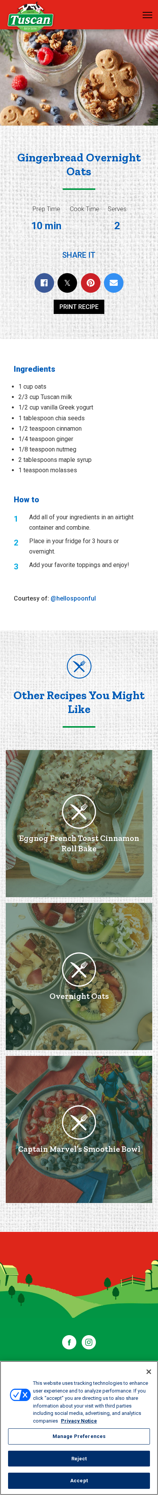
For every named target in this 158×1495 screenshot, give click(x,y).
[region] (79, 1428)
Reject (79, 1458)
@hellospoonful (73, 598)
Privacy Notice (79, 1421)
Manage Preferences (79, 1436)
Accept (79, 1480)
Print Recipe (79, 306)
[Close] (148, 1371)
